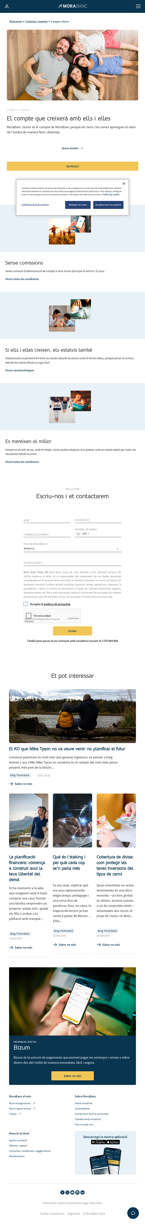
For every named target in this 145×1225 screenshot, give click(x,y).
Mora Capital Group (20, 1108)
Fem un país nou (84, 1124)
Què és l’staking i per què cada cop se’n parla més (69, 863)
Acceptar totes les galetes (108, 204)
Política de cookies (111, 194)
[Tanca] (124, 183)
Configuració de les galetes (35, 204)
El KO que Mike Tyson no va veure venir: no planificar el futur (67, 748)
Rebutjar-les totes (78, 204)
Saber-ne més (23, 784)
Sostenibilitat (82, 1108)
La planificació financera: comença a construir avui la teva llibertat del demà (27, 868)
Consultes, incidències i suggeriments (30, 1151)
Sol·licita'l (72, 166)
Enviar (72, 631)
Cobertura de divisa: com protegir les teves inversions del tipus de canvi (115, 865)
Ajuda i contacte (18, 1140)
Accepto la (50, 604)
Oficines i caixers (18, 1145)
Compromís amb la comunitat (92, 1114)
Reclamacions (17, 1156)
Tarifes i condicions (52, 1214)
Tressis (13, 1114)
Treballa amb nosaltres (88, 1119)
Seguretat (73, 1214)
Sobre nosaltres (84, 1103)
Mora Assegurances (20, 1103)
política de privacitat (57, 604)
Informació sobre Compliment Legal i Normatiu (72, 1203)
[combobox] (82, 534)
